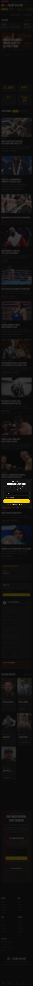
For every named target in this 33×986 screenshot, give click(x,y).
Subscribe (16, 501)
